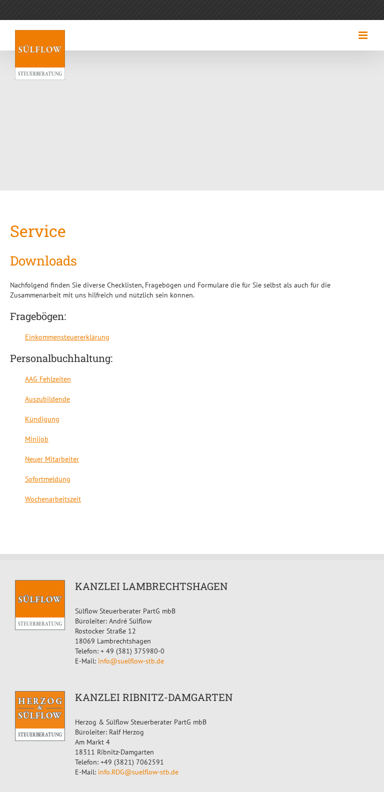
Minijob (36, 439)
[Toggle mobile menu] (363, 35)
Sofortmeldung (47, 479)
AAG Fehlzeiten (48, 379)
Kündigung (42, 419)
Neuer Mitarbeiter (52, 459)
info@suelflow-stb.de (131, 661)
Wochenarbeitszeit (53, 499)
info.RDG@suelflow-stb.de (138, 772)
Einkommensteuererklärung (67, 337)
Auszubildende (47, 399)
